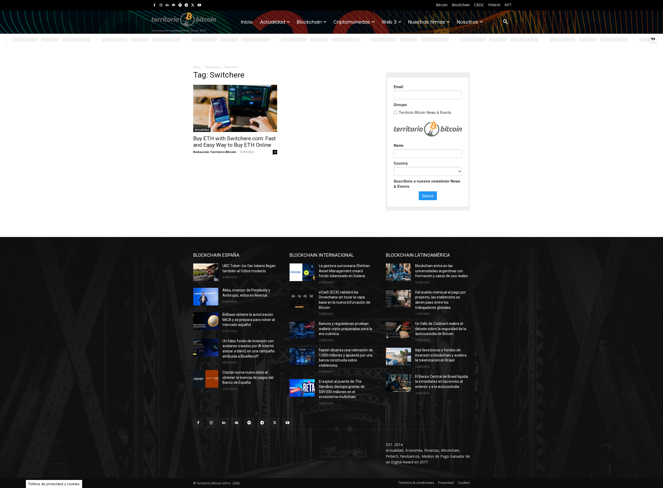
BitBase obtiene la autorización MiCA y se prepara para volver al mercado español (248, 319)
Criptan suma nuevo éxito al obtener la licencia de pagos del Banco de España (247, 377)
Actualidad (202, 129)
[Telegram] (186, 5)
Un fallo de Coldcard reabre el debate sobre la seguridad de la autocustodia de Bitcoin (440, 329)
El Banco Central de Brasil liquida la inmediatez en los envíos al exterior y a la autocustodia (441, 381)
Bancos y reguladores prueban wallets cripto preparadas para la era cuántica (345, 329)
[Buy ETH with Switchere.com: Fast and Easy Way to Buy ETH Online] (235, 108)
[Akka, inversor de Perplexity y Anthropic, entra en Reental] (205, 296)
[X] (193, 5)
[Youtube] (199, 5)
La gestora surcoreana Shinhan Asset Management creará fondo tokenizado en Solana (344, 271)
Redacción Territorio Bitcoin (214, 152)
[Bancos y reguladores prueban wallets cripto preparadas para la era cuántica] (302, 330)
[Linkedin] (167, 5)
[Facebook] (154, 5)
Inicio (197, 67)
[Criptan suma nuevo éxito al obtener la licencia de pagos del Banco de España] (205, 379)
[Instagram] (161, 5)
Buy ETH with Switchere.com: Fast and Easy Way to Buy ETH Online (234, 141)
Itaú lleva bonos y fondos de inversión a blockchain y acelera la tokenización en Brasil (440, 355)
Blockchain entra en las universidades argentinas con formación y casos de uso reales (441, 271)
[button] (505, 22)
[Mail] (173, 5)
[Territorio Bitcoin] (183, 22)
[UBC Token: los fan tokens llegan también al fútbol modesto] (205, 272)
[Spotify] (180, 5)
